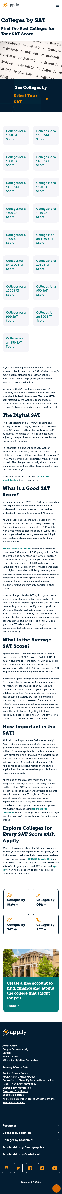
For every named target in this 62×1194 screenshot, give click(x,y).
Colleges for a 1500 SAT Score (16, 161)
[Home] (11, 5)
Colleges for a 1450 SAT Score (46, 161)
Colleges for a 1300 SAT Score (16, 213)
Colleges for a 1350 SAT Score (46, 187)
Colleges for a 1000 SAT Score (16, 290)
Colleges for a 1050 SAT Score (46, 265)
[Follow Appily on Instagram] (6, 1168)
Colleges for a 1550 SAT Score (16, 135)
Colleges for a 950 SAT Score (46, 290)
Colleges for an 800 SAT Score (45, 316)
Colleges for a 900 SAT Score (16, 316)
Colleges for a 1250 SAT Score (46, 213)
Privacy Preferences (14, 1102)
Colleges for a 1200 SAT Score (16, 239)
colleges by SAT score (40, 858)
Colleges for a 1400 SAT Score (16, 187)
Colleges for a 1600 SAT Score (46, 135)
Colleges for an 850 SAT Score (14, 342)
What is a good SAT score (17, 548)
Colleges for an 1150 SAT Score (45, 239)
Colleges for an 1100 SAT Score (14, 265)
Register (11, 1005)
